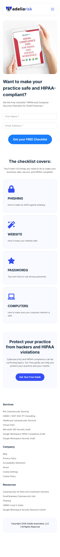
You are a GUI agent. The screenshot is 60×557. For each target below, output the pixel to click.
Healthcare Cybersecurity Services (19, 420)
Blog (5, 454)
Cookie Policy (9, 476)
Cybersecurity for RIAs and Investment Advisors (26, 491)
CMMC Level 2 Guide (13, 505)
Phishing (7, 500)
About (6, 467)
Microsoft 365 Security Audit (16, 429)
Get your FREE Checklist (30, 139)
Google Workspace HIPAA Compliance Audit (24, 434)
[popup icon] (52, 9)
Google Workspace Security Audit (19, 438)
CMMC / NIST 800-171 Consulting (19, 416)
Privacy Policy (9, 458)
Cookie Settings (10, 472)
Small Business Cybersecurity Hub (19, 496)
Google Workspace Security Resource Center (24, 509)
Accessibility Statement (14, 463)
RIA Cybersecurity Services (16, 411)
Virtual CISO (9, 425)
